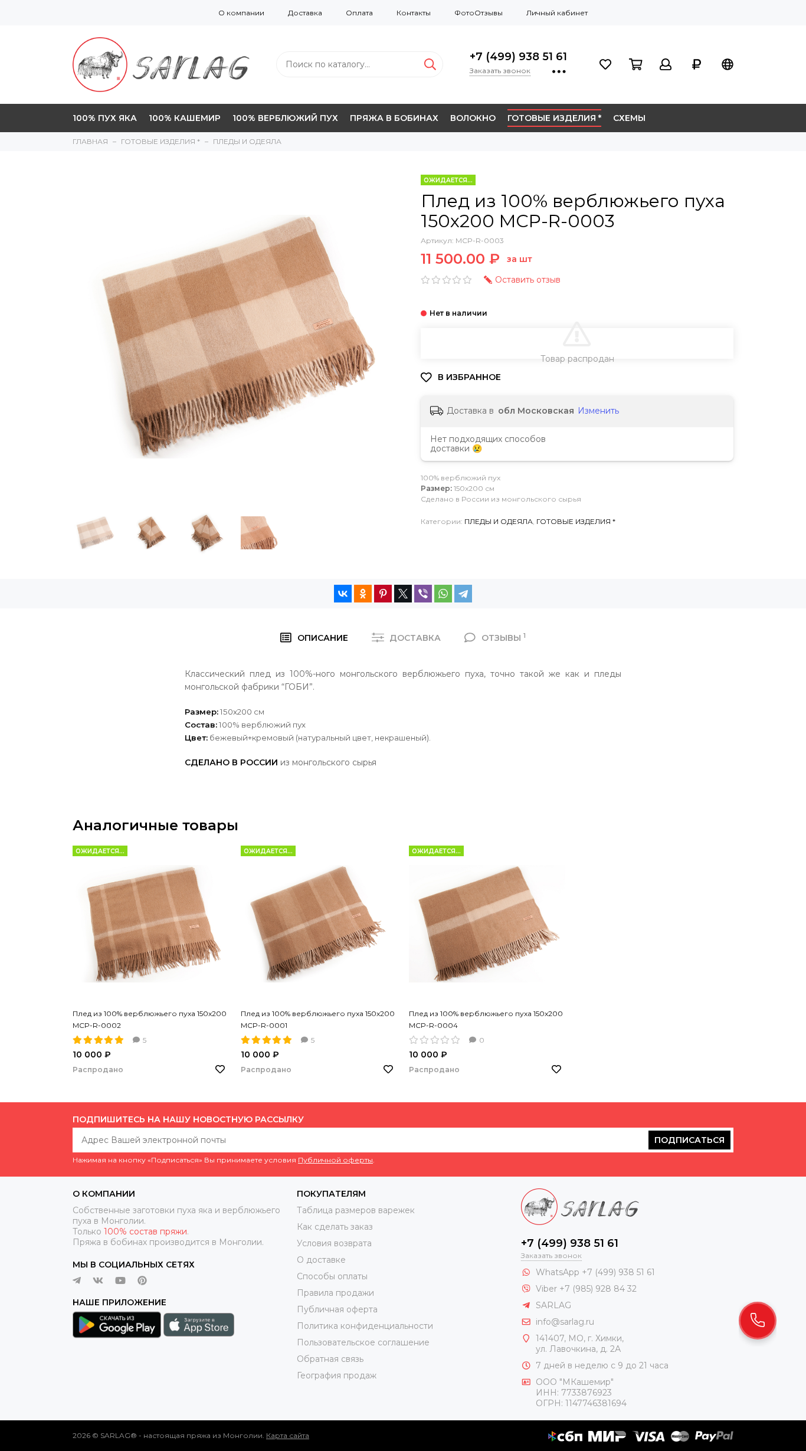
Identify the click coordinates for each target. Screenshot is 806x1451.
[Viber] (423, 593)
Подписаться (689, 1140)
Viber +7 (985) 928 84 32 (586, 1288)
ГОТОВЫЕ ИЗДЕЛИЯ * (554, 118)
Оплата (359, 12)
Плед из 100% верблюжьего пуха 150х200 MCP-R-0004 (486, 1019)
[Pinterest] (383, 593)
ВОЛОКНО (473, 118)
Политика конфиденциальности (365, 1326)
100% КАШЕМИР (185, 118)
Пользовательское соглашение (363, 1342)
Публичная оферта (337, 1309)
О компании (241, 12)
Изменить (598, 410)
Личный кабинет (557, 12)
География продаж (336, 1375)
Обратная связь (330, 1359)
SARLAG (553, 1305)
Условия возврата (334, 1243)
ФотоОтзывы (478, 12)
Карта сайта (287, 1435)
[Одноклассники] (363, 593)
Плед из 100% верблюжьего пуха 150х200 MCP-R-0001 (318, 1019)
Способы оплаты (332, 1276)
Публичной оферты (335, 1159)
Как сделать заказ (335, 1226)
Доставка (305, 12)
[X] (403, 593)
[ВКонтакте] (343, 593)
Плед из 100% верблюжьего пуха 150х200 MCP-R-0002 (150, 1019)
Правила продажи (335, 1293)
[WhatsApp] (443, 593)
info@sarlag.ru (565, 1321)
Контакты (414, 12)
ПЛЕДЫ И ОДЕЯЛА (498, 521)
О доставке (321, 1260)
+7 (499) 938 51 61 (518, 56)
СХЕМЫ (629, 118)
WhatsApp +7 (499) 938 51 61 (595, 1272)
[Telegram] (463, 593)
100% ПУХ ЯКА (105, 118)
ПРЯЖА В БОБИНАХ (394, 118)
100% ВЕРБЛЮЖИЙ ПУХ (285, 118)
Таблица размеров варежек (356, 1210)
